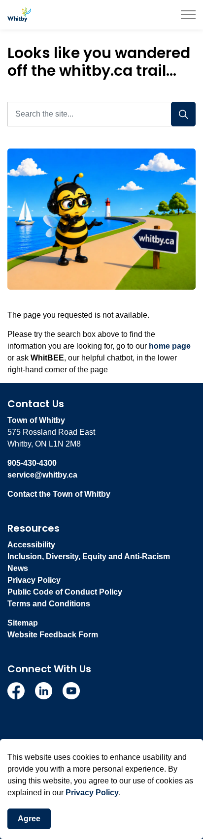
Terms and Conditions (48, 603)
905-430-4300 (32, 463)
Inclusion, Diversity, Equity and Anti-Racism (88, 556)
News (17, 568)
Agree (29, 818)
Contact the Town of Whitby (58, 494)
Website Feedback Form (52, 634)
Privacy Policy (92, 792)
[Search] (183, 114)
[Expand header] (188, 15)
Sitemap (22, 623)
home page (170, 346)
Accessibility (31, 544)
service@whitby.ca (42, 475)
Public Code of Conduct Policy (64, 592)
